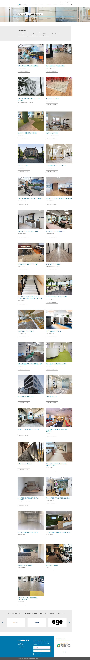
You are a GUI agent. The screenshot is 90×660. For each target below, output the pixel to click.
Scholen (33, 33)
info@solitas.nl (63, 1)
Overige (23, 35)
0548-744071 (70, 1)
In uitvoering (44, 35)
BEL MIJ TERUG (39, 653)
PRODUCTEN (42, 4)
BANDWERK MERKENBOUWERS (32, 658)
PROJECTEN (49, 4)
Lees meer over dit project (23, 71)
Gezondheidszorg (34, 35)
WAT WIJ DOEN (35, 4)
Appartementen (54, 33)
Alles (23, 33)
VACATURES (62, 4)
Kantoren (44, 33)
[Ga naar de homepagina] (22, 5)
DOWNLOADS (55, 4)
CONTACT (68, 4)
